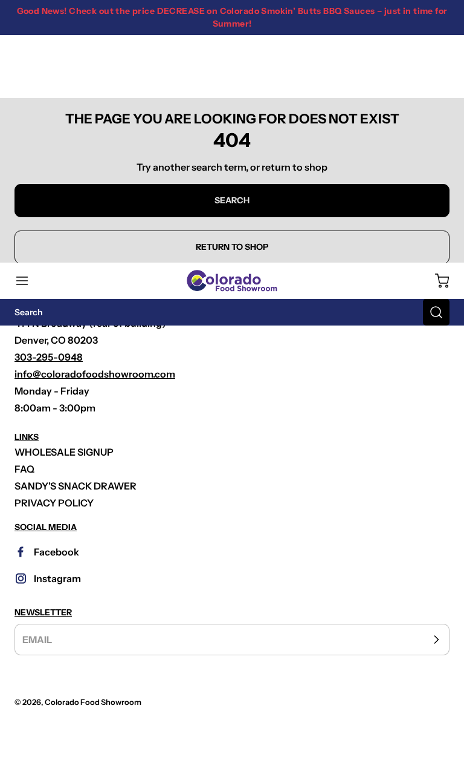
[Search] (436, 312)
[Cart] (436, 280)
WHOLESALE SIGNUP (64, 452)
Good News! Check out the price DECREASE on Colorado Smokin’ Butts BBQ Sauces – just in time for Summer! (232, 17)
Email (37, 640)
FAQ (24, 469)
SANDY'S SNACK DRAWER (75, 486)
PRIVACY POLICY (54, 503)
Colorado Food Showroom (93, 702)
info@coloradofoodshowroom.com (94, 374)
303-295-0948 (48, 357)
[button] (27, 280)
